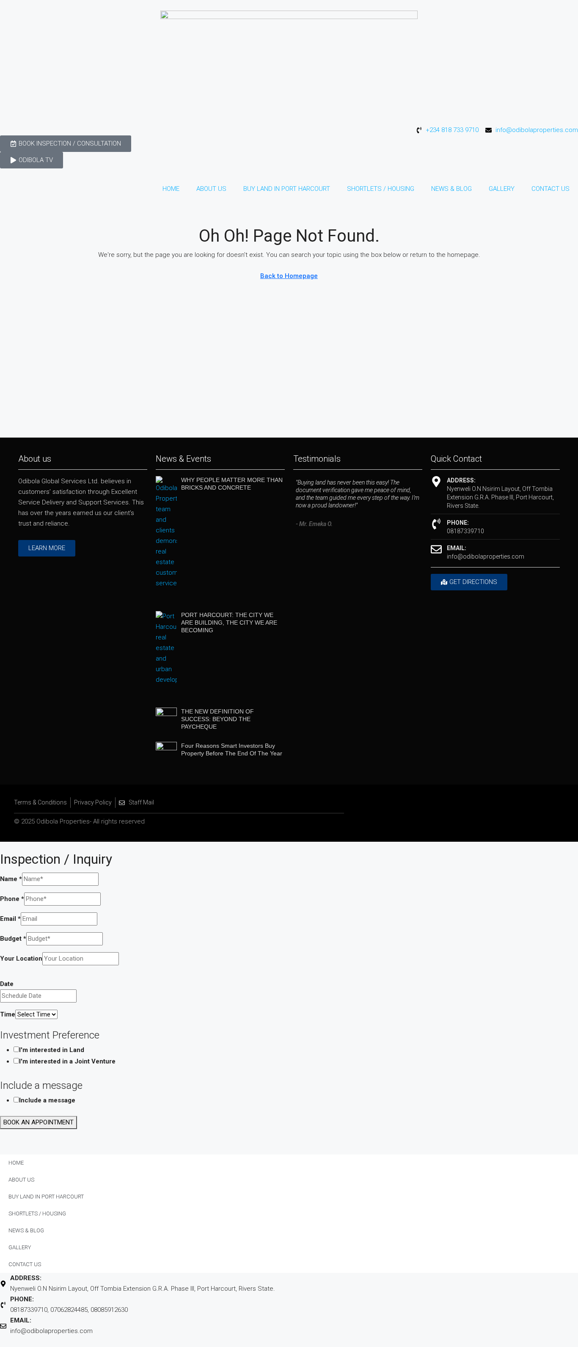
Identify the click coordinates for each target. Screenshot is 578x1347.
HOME (170, 189)
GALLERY (502, 189)
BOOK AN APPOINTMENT (38, 1122)
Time (7, 1014)
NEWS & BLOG (451, 189)
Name (11, 879)
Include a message (47, 1100)
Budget (13, 938)
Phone (12, 899)
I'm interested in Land (51, 1050)
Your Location (21, 958)
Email (10, 919)
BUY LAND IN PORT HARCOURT (286, 189)
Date (7, 984)
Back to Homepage (289, 276)
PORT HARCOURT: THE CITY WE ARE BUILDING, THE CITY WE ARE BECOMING (229, 623)
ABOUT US (211, 189)
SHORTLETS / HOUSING (380, 189)
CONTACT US (550, 189)
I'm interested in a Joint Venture (67, 1061)
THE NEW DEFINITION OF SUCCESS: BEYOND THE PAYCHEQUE (217, 719)
